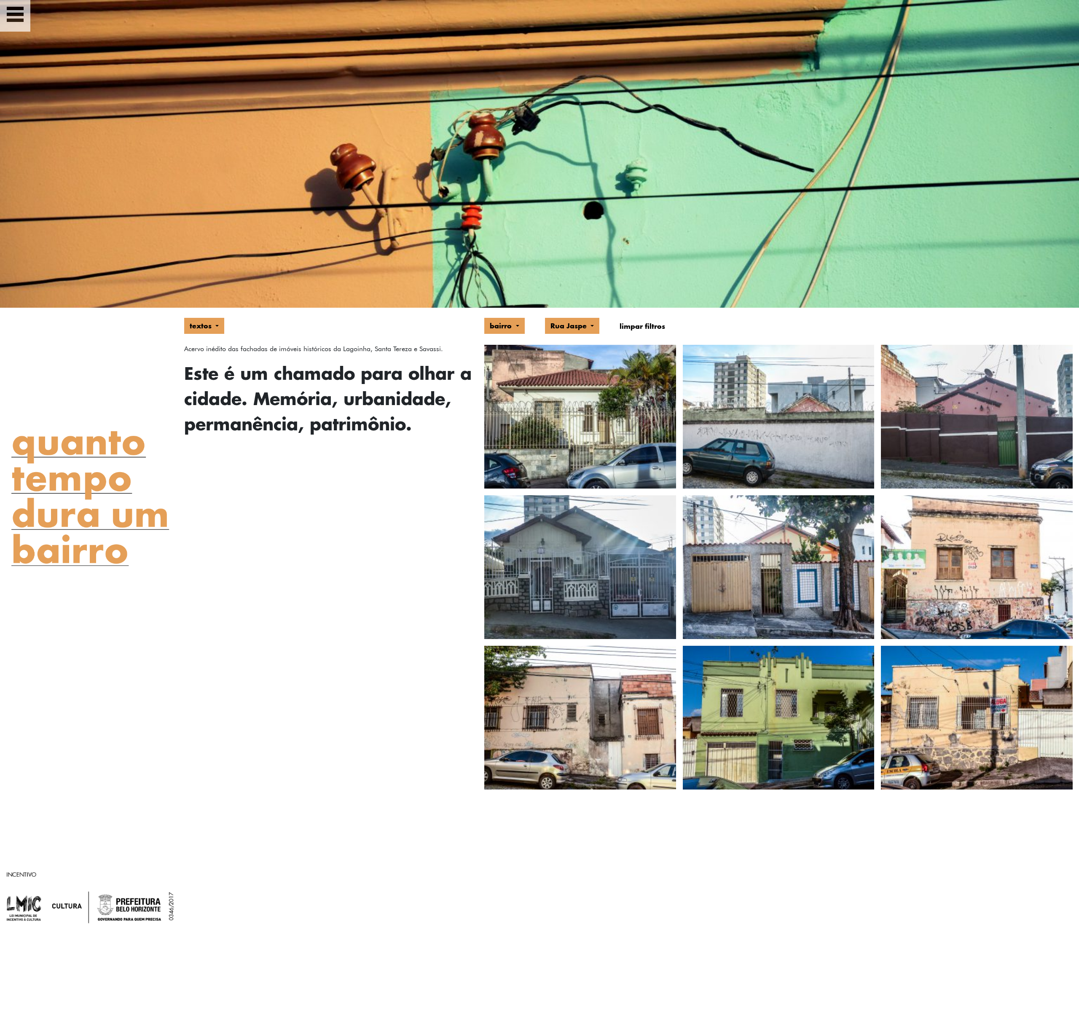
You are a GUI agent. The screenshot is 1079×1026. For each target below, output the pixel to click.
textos (202, 325)
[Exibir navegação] (15, 16)
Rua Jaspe (569, 325)
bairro (502, 325)
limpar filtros (642, 326)
